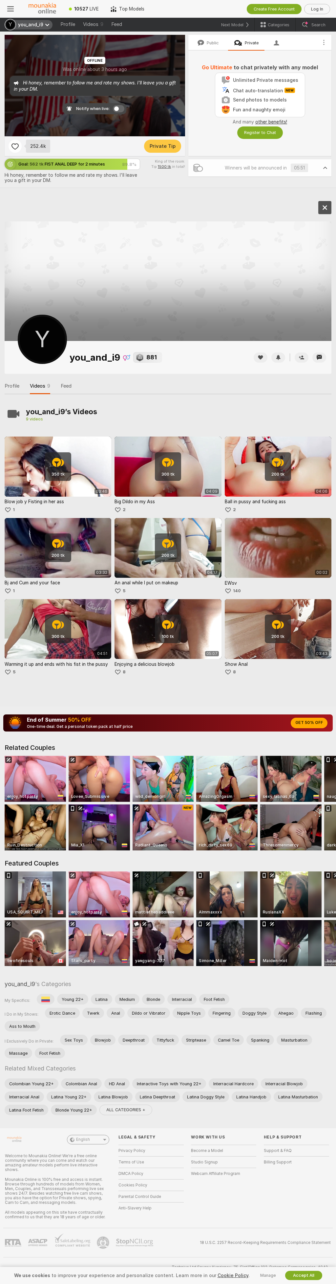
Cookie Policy (233, 1275)
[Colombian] (45, 999)
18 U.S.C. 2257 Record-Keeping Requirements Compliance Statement (265, 1242)
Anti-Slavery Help (135, 1208)
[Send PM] (319, 357)
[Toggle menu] (10, 9)
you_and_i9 (20, 983)
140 (237, 590)
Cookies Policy (132, 1185)
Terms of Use (131, 1162)
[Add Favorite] (15, 146)
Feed (116, 24)
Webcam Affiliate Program (215, 1173)
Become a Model (207, 1150)
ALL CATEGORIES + (125, 1109)
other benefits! (271, 121)
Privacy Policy (131, 1150)
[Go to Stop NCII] (135, 1243)
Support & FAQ (278, 1150)
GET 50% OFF (309, 722)
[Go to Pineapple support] (104, 1242)
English (83, 1139)
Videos (93, 24)
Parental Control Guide (139, 1196)
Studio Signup (204, 1162)
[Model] (324, 207)
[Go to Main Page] (42, 9)
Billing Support (278, 1162)
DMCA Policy (130, 1173)
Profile (67, 24)
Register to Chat (260, 132)
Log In (317, 9)
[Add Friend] (301, 357)
